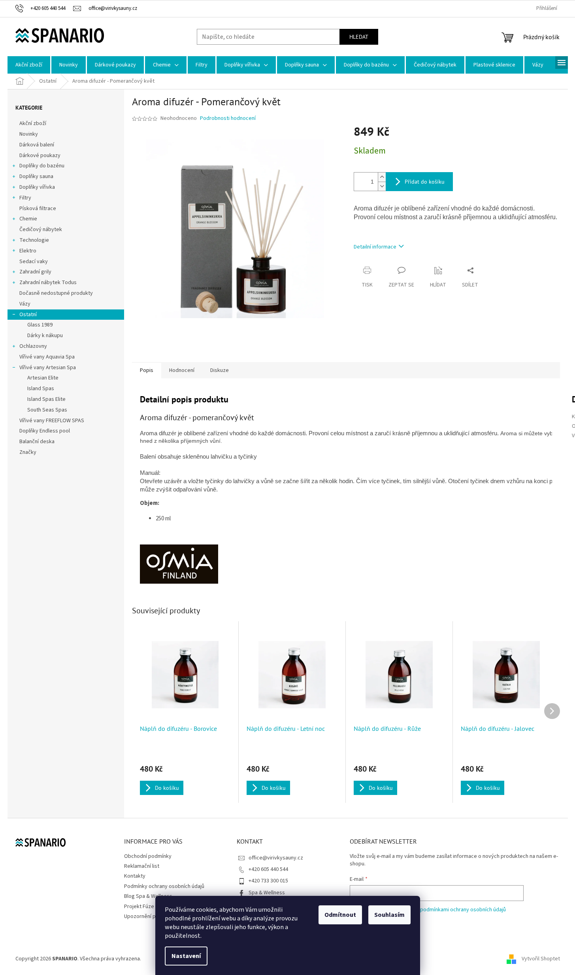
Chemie (28, 219)
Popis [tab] (146, 370)
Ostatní (28, 315)
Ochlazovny (33, 346)
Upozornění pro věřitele (152, 916)
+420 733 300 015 (268, 881)
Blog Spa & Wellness (148, 896)
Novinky (28, 134)
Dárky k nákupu (45, 336)
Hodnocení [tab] (181, 370)
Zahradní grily (35, 272)
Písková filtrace (37, 208)
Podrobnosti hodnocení (228, 118)
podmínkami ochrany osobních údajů (463, 910)
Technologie (34, 240)
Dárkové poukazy (39, 155)
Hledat (358, 36)
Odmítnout (340, 915)
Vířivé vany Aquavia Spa (47, 357)
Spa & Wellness (267, 893)
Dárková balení (36, 145)
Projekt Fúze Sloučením (152, 907)
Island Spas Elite (46, 399)
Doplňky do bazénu (41, 166)
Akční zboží (32, 123)
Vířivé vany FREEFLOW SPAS (51, 421)
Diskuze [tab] (219, 370)
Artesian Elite (42, 378)
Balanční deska (37, 442)
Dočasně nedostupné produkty (56, 293)
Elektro (27, 251)
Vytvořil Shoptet (541, 959)
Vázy (24, 304)
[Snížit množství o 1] (382, 186)
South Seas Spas (47, 410)
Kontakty (134, 876)
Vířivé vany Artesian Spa (47, 368)
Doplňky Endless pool (44, 431)
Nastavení (186, 956)
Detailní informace (375, 247)
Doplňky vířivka (37, 187)
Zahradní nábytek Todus (48, 282)
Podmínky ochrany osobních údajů (164, 886)
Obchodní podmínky (148, 856)
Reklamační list (141, 866)
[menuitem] (29, 65)
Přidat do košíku (425, 181)
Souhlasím (389, 915)
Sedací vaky (33, 262)
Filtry (25, 198)
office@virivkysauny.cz (276, 858)
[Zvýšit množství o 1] (382, 177)
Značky (27, 452)
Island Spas (40, 389)
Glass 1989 (40, 325)
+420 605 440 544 (268, 869)
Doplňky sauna (36, 176)
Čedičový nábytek (40, 229)
